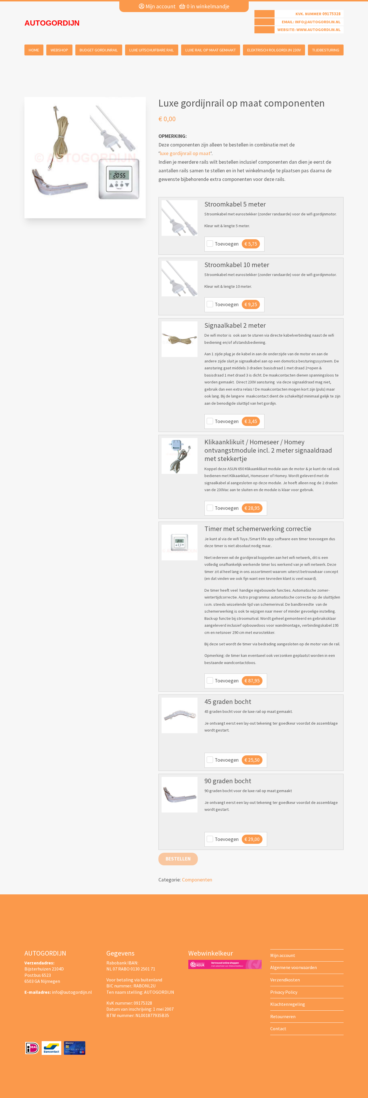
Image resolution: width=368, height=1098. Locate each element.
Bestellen (178, 859)
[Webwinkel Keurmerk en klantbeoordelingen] (225, 964)
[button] (179, 218)
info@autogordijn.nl (318, 21)
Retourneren (283, 1016)
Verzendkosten (285, 980)
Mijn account (160, 6)
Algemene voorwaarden (293, 967)
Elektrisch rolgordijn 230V (274, 50)
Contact (278, 1028)
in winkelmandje (208, 6)
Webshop (59, 50)
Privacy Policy (283, 992)
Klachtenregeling (287, 1004)
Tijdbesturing (325, 50)
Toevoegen (236, 244)
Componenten (197, 880)
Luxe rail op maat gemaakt (210, 50)
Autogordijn (52, 23)
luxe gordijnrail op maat (185, 153)
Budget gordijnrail (99, 50)
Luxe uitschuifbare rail (151, 50)
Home (34, 50)
